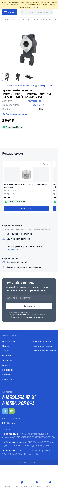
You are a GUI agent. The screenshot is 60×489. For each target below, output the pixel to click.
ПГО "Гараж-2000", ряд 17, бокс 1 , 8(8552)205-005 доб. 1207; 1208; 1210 (28, 444)
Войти (35, 7)
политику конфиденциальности (20, 313)
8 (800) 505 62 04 (19, 396)
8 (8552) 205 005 (18, 403)
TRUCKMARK (36, 105)
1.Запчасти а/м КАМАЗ (45, 19)
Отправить (29, 306)
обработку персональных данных (26, 317)
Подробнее (12, 250)
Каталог (27, 19)
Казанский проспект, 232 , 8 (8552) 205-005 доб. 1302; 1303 (27, 452)
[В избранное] (47, 163)
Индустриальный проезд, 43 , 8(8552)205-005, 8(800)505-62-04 (28, 435)
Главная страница (11, 19)
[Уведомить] (44, 163)
